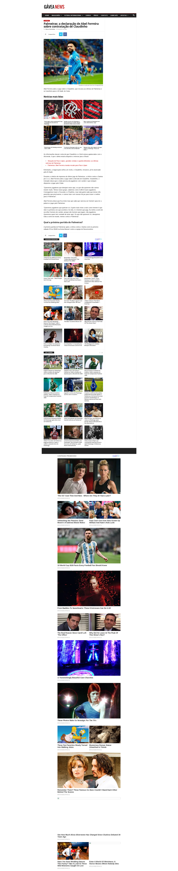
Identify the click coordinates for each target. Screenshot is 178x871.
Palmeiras (46, 20)
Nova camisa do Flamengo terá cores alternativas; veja (92, 122)
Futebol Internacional (72, 15)
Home (47, 15)
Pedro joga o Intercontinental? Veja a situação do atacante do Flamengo (53, 123)
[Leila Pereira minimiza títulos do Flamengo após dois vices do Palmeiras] (53, 410)
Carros (88, 15)
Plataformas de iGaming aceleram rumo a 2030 (53, 148)
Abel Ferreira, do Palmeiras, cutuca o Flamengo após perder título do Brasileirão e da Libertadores (93, 421)
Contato (104, 15)
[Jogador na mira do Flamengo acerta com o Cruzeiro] (73, 385)
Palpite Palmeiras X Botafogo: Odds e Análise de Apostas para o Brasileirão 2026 (52, 372)
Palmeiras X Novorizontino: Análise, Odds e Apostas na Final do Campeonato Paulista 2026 (52, 395)
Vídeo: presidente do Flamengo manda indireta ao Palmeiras (73, 419)
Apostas (124, 15)
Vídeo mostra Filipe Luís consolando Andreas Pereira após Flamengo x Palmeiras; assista (92, 443)
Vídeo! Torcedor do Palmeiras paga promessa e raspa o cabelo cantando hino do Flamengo (52, 443)
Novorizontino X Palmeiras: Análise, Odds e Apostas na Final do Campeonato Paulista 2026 (93, 373)
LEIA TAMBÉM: (49, 352)
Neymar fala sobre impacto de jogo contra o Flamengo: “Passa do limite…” (93, 148)
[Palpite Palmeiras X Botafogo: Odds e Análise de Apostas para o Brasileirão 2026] (53, 362)
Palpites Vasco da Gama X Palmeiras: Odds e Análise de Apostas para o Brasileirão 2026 (73, 372)
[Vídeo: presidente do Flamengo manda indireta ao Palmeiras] (73, 410)
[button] (134, 15)
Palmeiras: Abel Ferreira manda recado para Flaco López (67, 165)
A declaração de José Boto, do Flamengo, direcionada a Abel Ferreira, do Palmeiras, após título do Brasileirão (73, 443)
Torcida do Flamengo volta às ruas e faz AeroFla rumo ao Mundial (73, 148)
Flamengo (46, 416)
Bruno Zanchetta (50, 29)
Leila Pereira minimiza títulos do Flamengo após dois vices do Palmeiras (52, 420)
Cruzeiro (67, 391)
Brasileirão (56, 15)
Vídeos (96, 15)
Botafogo (87, 391)
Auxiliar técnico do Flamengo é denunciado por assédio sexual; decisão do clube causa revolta (72, 123)
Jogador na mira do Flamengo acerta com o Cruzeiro (73, 393)
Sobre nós (114, 15)
